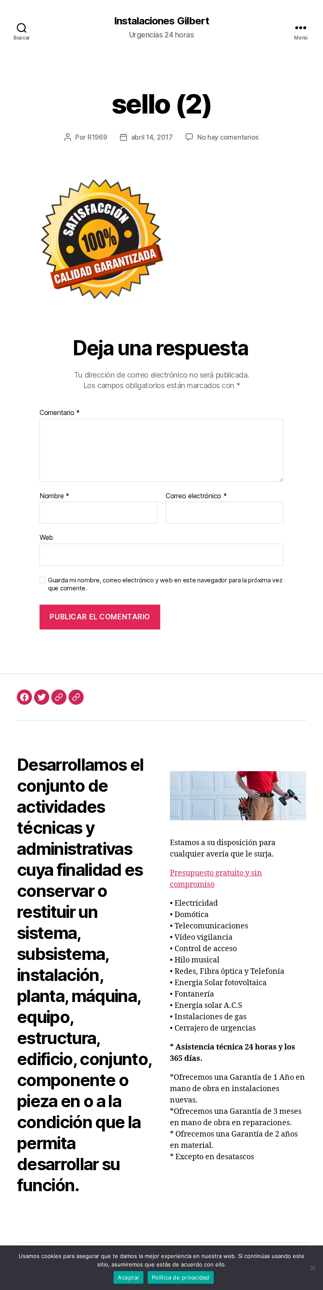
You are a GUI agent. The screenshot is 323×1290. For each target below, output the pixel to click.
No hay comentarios (228, 137)
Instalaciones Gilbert (161, 21)
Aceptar (128, 1277)
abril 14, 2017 (152, 137)
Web (46, 537)
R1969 (97, 137)
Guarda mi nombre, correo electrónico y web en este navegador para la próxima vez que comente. (165, 584)
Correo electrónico (196, 496)
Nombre (54, 496)
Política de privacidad (180, 1277)
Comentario (60, 413)
